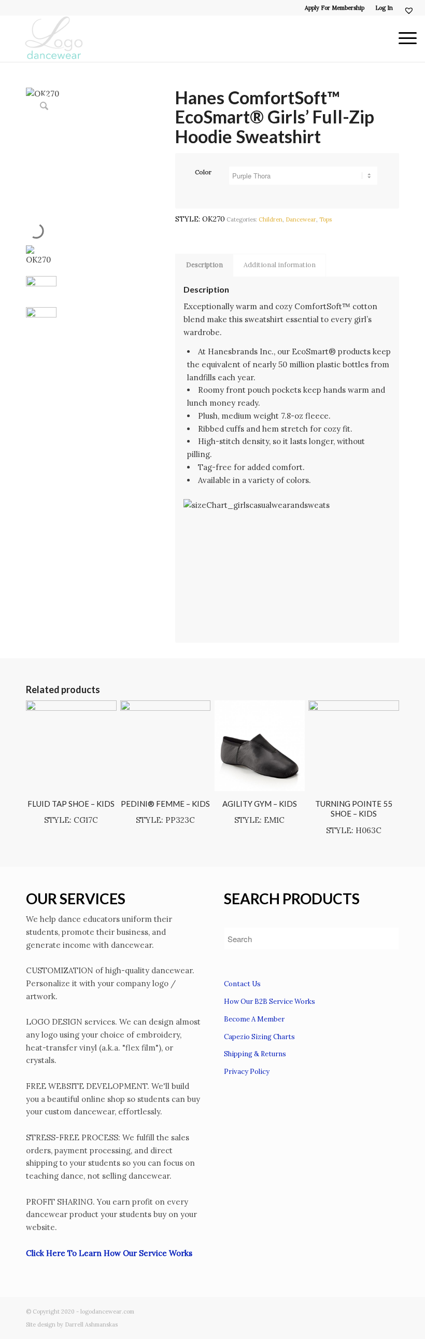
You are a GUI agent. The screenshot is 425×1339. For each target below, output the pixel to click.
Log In (384, 7)
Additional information (280, 265)
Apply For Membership (334, 7)
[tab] (204, 265)
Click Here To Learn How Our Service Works (109, 1253)
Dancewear (301, 219)
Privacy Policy (247, 1071)
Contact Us (242, 983)
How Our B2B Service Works (269, 1001)
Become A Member (254, 1019)
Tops (325, 219)
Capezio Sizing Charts (259, 1036)
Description (204, 265)
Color (203, 172)
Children (270, 219)
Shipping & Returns (255, 1054)
